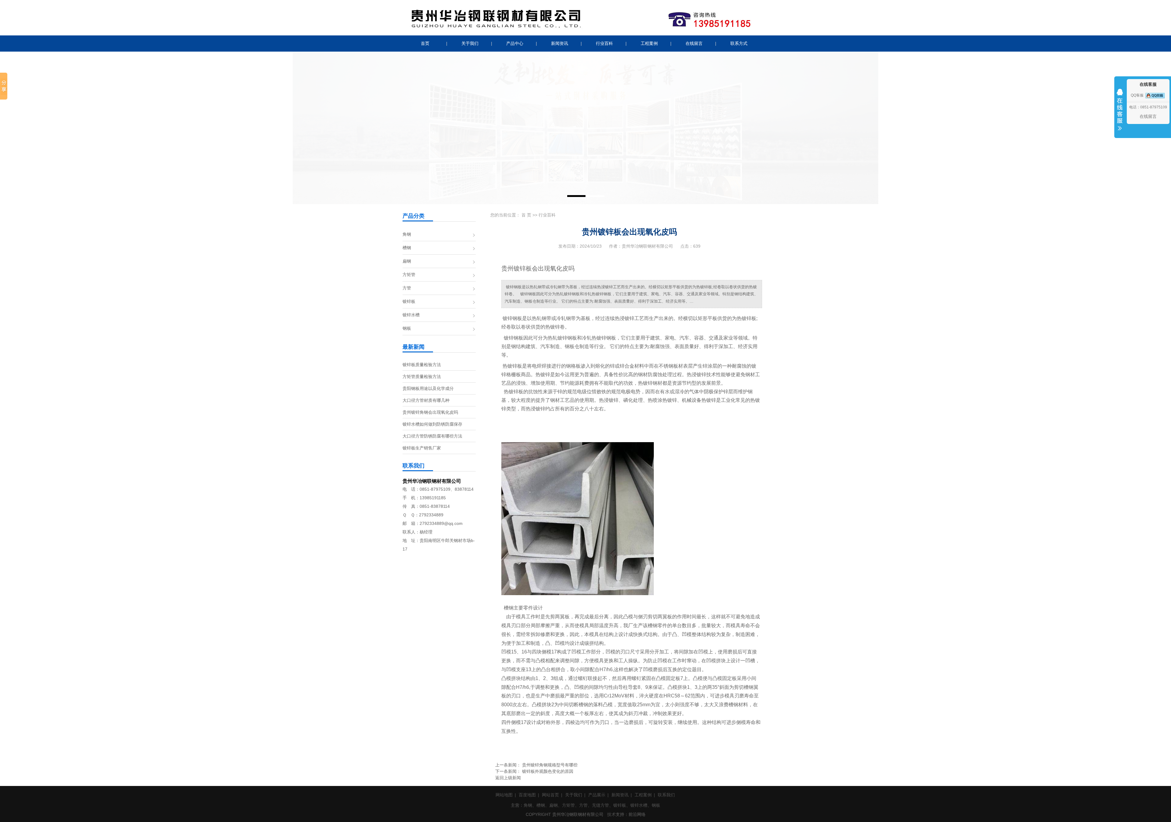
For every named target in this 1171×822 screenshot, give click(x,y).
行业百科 (604, 43)
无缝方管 (600, 805)
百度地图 (527, 794)
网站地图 (504, 794)
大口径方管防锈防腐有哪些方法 (432, 436)
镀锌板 (409, 301)
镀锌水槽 (411, 314)
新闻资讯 (559, 43)
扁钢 (407, 261)
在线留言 (694, 43)
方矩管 (409, 274)
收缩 (1119, 113)
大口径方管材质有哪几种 (426, 400)
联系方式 (738, 43)
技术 (611, 814)
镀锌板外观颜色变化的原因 (547, 771)
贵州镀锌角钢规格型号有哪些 (550, 764)
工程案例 (649, 43)
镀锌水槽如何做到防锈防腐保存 (432, 424)
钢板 (407, 328)
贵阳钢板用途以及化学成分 (428, 388)
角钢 (407, 234)
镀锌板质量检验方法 (422, 364)
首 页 (526, 215)
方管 (407, 288)
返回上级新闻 (508, 777)
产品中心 (514, 43)
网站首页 (550, 794)
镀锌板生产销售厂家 (422, 448)
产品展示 (596, 794)
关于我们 (469, 43)
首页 (425, 43)
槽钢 (407, 247)
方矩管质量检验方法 (422, 376)
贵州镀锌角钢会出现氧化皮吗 (430, 412)
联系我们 (666, 794)
